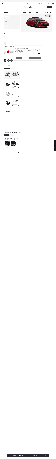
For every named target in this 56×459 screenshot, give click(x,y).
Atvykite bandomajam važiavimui (39, 6)
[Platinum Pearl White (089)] (5, 52)
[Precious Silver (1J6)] (11, 52)
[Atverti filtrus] (19, 135)
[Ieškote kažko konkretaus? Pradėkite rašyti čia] (49, 3)
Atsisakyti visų (32, 58)
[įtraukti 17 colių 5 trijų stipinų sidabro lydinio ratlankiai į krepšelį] (18, 96)
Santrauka (49, 6)
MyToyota (53, 3)
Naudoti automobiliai (13, 3)
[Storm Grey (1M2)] (11, 60)
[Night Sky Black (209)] (5, 60)
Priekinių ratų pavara (8, 17)
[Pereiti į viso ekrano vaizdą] (49, 16)
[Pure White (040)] (5, 43)
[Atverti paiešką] (17, 135)
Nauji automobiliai (8, 3)
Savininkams (38, 3)
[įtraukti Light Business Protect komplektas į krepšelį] (18, 152)
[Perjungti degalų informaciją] (17, 20)
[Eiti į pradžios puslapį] (3, 3)
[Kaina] (29, 7)
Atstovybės (53, 0)
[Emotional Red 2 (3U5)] (8, 52)
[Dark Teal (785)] (8, 60)
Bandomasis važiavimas (47, 0)
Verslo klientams (33, 3)
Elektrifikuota (27, 3)
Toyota (42, 3)
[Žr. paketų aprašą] (13, 139)
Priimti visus (38, 58)
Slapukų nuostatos (19, 58)
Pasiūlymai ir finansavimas (21, 3)
